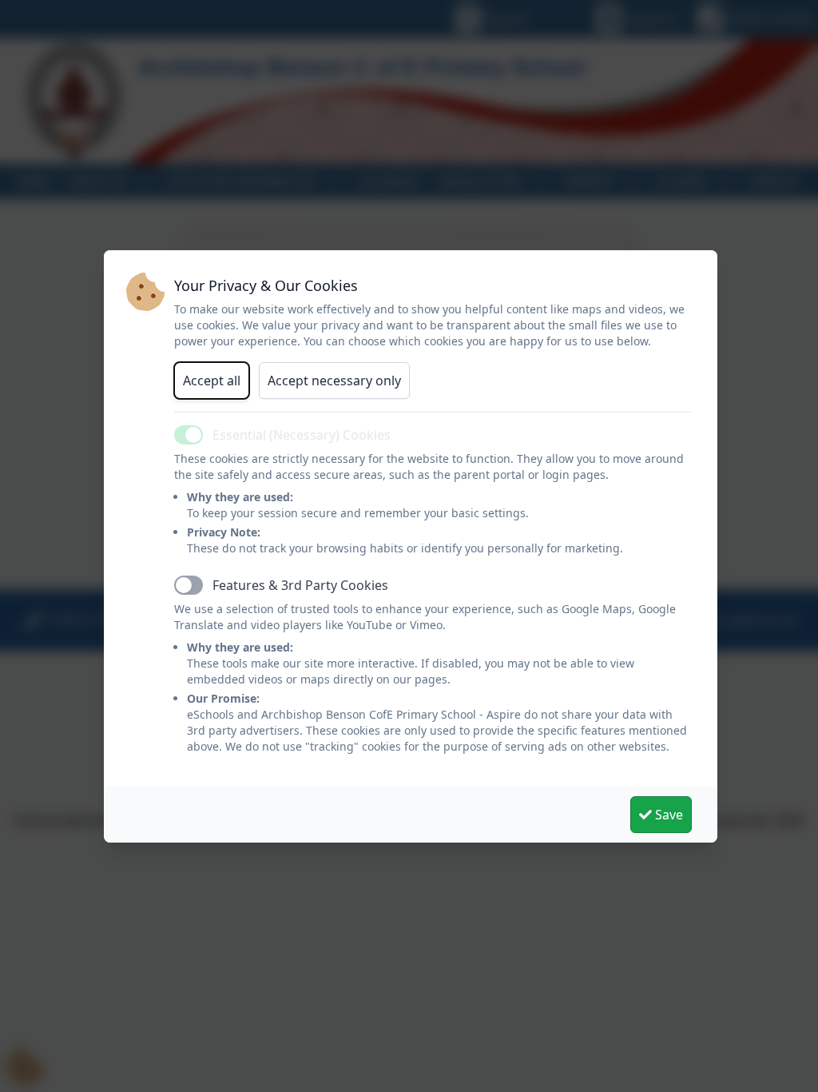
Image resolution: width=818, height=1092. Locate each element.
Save (667, 814)
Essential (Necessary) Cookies (301, 435)
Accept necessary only (334, 380)
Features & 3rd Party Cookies (300, 585)
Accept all (211, 380)
